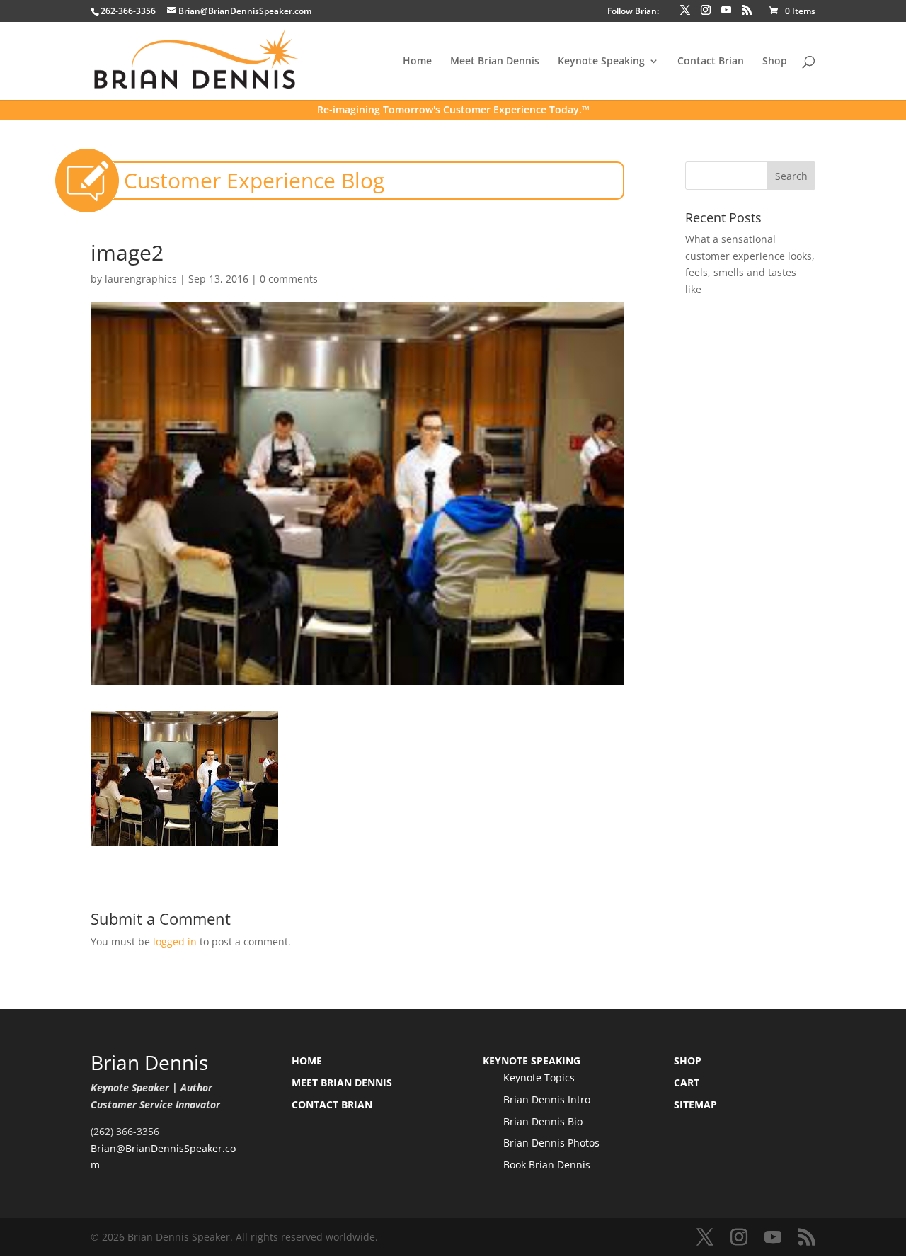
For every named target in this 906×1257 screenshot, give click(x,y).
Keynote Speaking (601, 61)
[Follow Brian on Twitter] (685, 10)
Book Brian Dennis (546, 1164)
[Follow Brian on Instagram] (706, 10)
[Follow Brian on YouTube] (726, 10)
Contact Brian (710, 61)
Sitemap (695, 1104)
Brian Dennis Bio (543, 1121)
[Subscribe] (747, 10)
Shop (774, 61)
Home (417, 61)
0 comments (289, 278)
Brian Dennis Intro (546, 1099)
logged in (175, 941)
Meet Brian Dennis (494, 61)
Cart (686, 1082)
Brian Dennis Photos (551, 1142)
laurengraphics (141, 278)
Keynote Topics (539, 1077)
